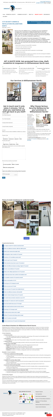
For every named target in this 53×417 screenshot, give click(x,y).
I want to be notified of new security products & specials (14, 171)
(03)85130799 (40, 3)
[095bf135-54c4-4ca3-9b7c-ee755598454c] (8, 205)
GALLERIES (5, 16)
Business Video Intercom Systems (43, 404)
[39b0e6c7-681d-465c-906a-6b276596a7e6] (8, 218)
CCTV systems (33, 139)
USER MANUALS (46, 14)
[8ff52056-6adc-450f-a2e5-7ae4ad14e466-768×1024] (33, 227)
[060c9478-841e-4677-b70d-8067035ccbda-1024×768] (45, 205)
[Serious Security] (12, 8)
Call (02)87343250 (45, 1)
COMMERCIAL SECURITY (22, 14)
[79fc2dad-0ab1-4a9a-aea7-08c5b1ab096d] (20, 205)
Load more (26, 238)
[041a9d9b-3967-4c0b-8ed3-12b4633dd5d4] (20, 214)
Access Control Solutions (41, 406)
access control (30, 125)
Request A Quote (39, 391)
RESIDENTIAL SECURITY (11, 14)
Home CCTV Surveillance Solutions (43, 398)
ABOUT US (31, 14)
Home (4, 14)
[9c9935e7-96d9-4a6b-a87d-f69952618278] (33, 214)
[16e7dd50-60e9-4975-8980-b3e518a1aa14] (45, 218)
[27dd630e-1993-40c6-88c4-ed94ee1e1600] (20, 223)
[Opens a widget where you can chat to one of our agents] (49, 415)
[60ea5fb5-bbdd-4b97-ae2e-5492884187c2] (33, 205)
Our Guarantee (39, 394)
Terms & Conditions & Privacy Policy (26, 403)
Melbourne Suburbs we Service (36, 21)
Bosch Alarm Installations (41, 396)
